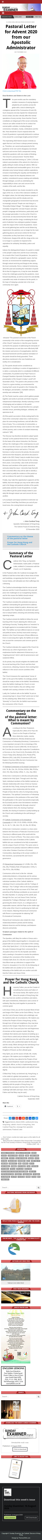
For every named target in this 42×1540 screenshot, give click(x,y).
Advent (12, 1122)
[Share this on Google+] (16, 1118)
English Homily (12, 1161)
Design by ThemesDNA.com (21, 1538)
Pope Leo (12, 1169)
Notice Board (21, 1166)
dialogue (31, 1158)
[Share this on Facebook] (13, 1118)
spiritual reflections (7, 1174)
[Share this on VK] (26, 1118)
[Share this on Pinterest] (20, 1118)
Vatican (34, 1177)
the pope (14, 1177)
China (27, 1156)
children (21, 1156)
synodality (18, 1174)
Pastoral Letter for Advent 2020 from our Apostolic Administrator (21, 37)
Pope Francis (5, 1169)
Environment (21, 1161)
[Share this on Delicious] (36, 1118)
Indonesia (25, 1163)
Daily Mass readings (21, 1158)
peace (28, 1166)
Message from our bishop (23, 22)
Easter (37, 1158)
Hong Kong (11, 22)
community (5, 1158)
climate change (34, 1156)
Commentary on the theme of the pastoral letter (20, 537)
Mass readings (5, 1166)
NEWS (33, 22)
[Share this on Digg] (30, 1118)
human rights (13, 1163)
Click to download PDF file (12, 91)
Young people (5, 1179)
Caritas (34, 1153)
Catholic (4, 1156)
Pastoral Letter (17, 1129)
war (39, 1177)
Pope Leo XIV (20, 1169)
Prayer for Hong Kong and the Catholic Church (19, 543)
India (19, 1163)
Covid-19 (12, 1158)
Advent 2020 (20, 1122)
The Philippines (6, 1177)
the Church (36, 1174)
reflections (28, 1169)
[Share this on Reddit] (23, 1118)
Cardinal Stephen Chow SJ (23, 1153)
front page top (35, 1161)
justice (32, 1163)
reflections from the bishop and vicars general (15, 1171)
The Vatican (21, 1177)
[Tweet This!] (10, 1118)
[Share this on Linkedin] (33, 1118)
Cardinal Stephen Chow (8, 1153)
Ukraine (28, 1177)
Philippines (35, 1166)
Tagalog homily (27, 1174)
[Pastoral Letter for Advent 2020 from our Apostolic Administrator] (21, 71)
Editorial (4, 1161)
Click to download (20, 1449)
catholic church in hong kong (21, 1124)
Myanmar (13, 1166)
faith (28, 1161)
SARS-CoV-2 (32, 1171)
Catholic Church (12, 1156)
